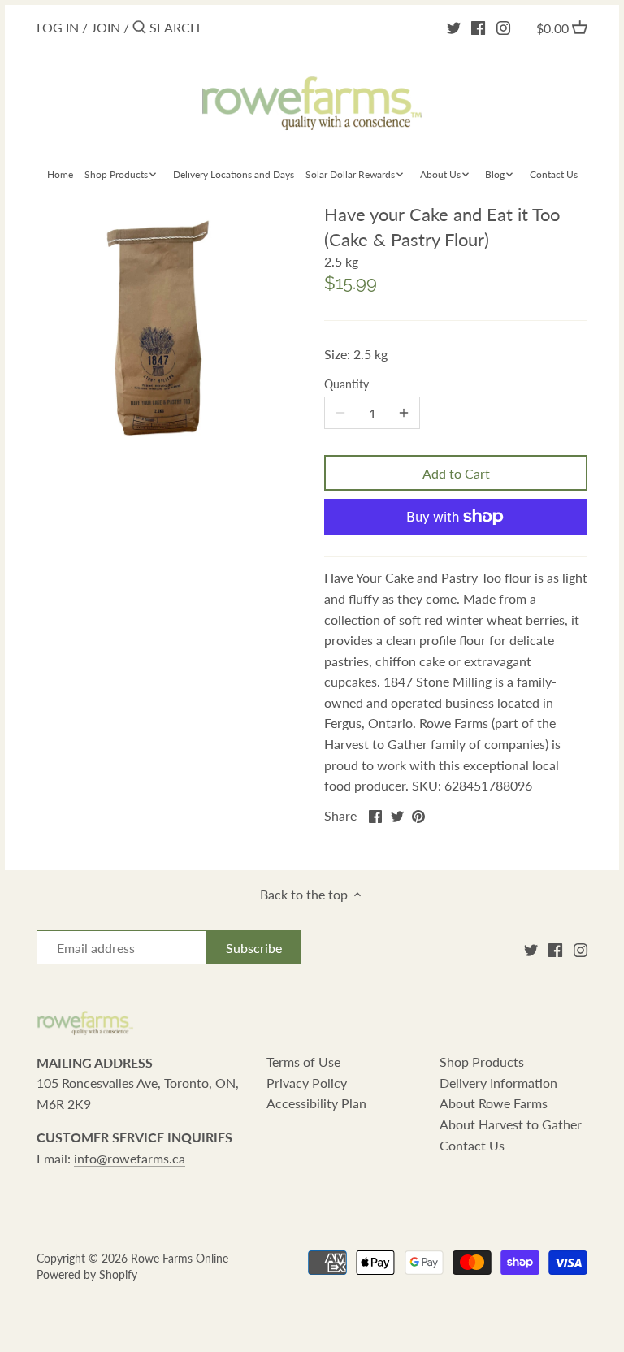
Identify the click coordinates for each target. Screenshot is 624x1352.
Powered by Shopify (87, 1274)
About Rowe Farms (494, 1103)
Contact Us (472, 1145)
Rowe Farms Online (179, 1258)
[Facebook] (478, 26)
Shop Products (482, 1061)
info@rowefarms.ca (129, 1158)
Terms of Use (303, 1061)
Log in (58, 27)
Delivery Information (498, 1082)
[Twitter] (454, 26)
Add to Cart (456, 473)
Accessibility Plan (316, 1103)
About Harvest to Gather (511, 1124)
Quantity (346, 384)
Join (105, 27)
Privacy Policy (306, 1082)
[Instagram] (503, 26)
